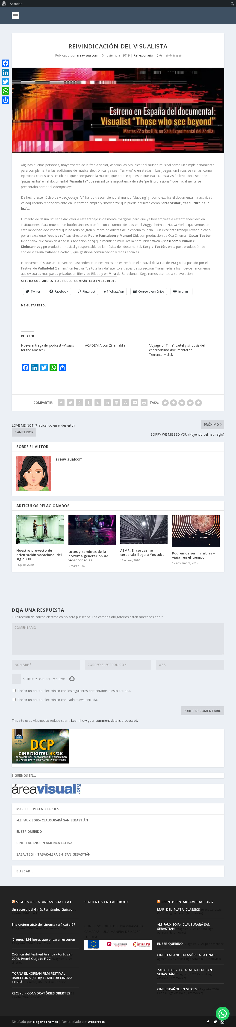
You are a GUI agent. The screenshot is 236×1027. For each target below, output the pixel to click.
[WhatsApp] (5, 91)
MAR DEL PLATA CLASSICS (37, 809)
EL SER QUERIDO (29, 831)
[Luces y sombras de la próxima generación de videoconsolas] (92, 530)
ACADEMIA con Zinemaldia (105, 345)
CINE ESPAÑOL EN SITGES (177, 989)
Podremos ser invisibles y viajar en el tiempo (193, 555)
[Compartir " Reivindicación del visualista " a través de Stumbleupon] (125, 402)
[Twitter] (5, 81)
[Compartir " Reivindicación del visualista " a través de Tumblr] (88, 402)
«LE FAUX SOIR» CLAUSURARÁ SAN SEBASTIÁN (52, 820)
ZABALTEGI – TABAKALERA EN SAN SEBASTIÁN (53, 854)
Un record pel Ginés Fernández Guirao (42, 909)
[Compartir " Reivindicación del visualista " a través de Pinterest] (98, 402)
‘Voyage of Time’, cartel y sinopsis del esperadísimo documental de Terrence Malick (177, 350)
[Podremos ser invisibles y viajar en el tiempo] (195, 531)
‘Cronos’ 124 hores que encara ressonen (43, 939)
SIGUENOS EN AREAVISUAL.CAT (44, 902)
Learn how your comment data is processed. (104, 720)
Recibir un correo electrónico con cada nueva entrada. (57, 700)
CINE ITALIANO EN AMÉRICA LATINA (44, 843)
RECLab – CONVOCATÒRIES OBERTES (41, 993)
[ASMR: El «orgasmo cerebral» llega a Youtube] (144, 529)
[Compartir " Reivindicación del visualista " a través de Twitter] (70, 402)
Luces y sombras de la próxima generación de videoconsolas (88, 555)
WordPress (96, 1022)
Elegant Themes (45, 1022)
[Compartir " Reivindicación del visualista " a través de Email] (134, 402)
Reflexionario (143, 55)
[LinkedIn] (5, 72)
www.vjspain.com (165, 241)
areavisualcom (87, 55)
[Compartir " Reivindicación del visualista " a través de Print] (144, 402)
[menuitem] (4, 3)
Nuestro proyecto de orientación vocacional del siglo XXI (39, 554)
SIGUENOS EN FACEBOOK (106, 902)
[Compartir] (5, 100)
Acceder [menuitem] (16, 4)
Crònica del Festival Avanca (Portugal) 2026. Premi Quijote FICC (42, 956)
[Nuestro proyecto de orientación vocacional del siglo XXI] (40, 529)
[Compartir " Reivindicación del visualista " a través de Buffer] (116, 402)
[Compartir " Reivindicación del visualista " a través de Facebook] (61, 402)
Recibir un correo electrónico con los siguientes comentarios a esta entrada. (74, 691)
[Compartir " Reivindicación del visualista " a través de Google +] (79, 402)
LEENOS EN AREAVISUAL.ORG (187, 902)
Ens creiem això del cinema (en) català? (43, 924)
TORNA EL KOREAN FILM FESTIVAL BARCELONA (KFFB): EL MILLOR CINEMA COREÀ (42, 977)
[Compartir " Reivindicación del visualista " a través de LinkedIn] (107, 402)
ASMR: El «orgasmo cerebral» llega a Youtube (142, 552)
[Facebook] (5, 63)
